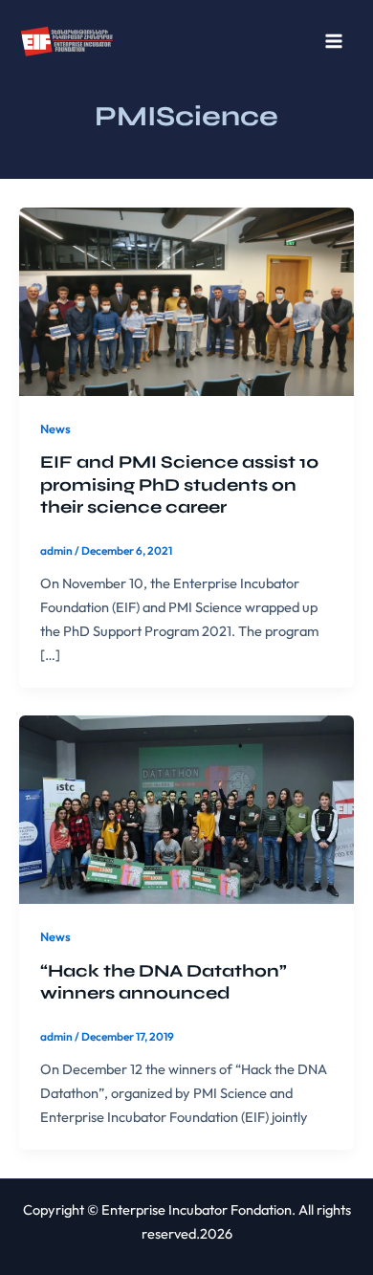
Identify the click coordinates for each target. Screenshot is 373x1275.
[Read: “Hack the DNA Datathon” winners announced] (186, 808)
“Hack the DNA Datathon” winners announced (163, 982)
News (55, 428)
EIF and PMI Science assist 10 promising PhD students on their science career (179, 484)
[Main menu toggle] (334, 41)
